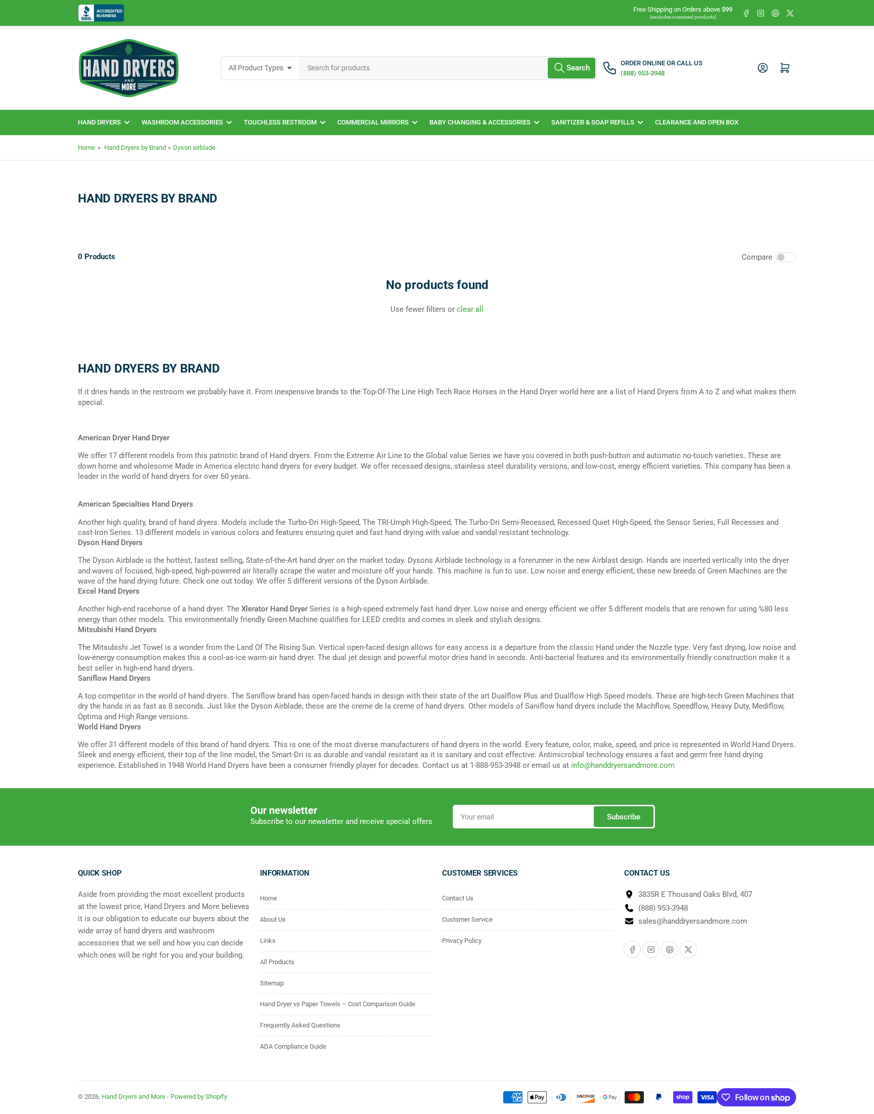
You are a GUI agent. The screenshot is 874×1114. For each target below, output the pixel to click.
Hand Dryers (99, 122)
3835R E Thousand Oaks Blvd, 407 (695, 894)
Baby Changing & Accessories (480, 122)
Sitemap (272, 983)
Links (268, 940)
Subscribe (623, 816)
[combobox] (448, 68)
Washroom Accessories (182, 122)
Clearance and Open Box (696, 122)
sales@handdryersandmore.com (692, 921)
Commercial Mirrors (373, 122)
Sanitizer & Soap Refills (592, 122)
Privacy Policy (462, 940)
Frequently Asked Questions (300, 1025)
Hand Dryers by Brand (135, 147)
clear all (470, 309)
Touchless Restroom (280, 122)
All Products (277, 962)
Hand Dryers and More (134, 1096)
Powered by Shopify (198, 1096)
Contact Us (457, 898)
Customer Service (467, 919)
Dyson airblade (194, 147)
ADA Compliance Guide (293, 1046)
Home (86, 147)
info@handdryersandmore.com (623, 765)
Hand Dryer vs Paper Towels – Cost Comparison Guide (337, 1004)
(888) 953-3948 (663, 908)
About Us (273, 919)
